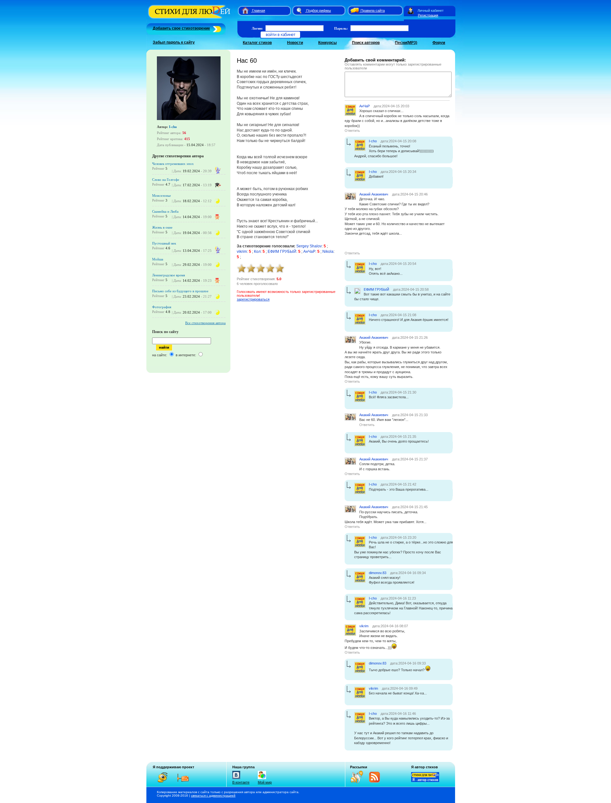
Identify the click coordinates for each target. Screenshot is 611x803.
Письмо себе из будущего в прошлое (180, 291)
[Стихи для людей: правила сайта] (354, 10)
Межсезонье (161, 195)
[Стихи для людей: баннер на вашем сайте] (425, 780)
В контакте (240, 782)
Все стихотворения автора (205, 323)
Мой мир (265, 782)
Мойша (157, 259)
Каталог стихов (257, 42)
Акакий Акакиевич (373, 194)
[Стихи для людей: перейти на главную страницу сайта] (243, 10)
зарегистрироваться (253, 299)
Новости (295, 42)
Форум (438, 42)
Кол (257, 251)
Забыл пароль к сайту (174, 42)
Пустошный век (164, 243)
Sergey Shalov (309, 246)
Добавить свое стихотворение (181, 28)
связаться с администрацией (213, 795)
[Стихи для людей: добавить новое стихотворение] (216, 28)
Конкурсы (327, 42)
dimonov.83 (377, 573)
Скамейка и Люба (165, 211)
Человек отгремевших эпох (173, 164)
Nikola (328, 251)
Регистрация (428, 15)
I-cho (173, 127)
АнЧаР (309, 251)
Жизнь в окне (162, 227)
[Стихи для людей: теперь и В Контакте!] (236, 779)
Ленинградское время (168, 275)
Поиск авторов (366, 42)
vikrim (242, 251)
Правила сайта (373, 10)
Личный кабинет (431, 10)
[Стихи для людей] (190, 18)
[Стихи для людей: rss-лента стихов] (359, 782)
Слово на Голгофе (165, 179)
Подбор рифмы (318, 10)
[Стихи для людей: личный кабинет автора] (411, 10)
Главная (258, 10)
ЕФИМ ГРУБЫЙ (282, 251)
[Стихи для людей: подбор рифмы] (298, 10)
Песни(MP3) (406, 42)
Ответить (352, 130)
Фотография (161, 307)
